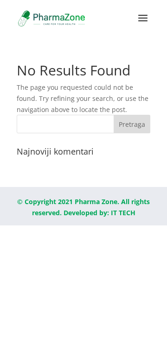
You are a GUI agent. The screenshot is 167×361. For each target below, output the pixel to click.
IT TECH (123, 212)
